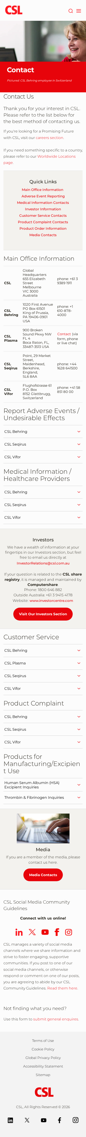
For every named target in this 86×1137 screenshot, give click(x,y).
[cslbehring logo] (13, 10)
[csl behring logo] (43, 1092)
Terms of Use (43, 1040)
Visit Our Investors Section (43, 614)
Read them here (62, 988)
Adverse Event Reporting (43, 196)
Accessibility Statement (43, 1066)
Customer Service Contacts (43, 215)
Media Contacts (43, 235)
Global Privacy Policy (43, 1058)
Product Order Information (43, 228)
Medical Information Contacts (43, 202)
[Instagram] (75, 1120)
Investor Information (43, 209)
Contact (64, 334)
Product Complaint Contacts (43, 222)
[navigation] (79, 10)
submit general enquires (55, 1019)
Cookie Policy (43, 1049)
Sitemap (43, 1075)
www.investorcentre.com (51, 600)
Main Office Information (42, 189)
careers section (49, 138)
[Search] (71, 10)
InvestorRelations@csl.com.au (43, 563)
